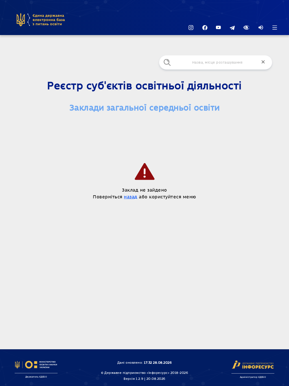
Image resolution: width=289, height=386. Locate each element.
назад (130, 197)
